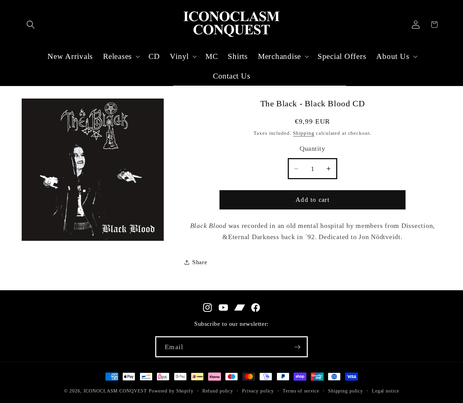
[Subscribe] (297, 346)
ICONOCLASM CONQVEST (115, 391)
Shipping (303, 133)
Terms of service (301, 391)
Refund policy (217, 391)
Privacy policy (258, 391)
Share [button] (199, 262)
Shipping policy (345, 391)
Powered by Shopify (171, 391)
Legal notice (385, 391)
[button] (30, 24)
